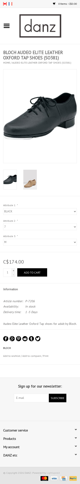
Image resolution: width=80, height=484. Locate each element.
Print (45, 355)
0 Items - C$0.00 (67, 3)
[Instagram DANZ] (44, 411)
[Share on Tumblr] (31, 338)
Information (10, 289)
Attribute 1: (10, 205)
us (5, 4)
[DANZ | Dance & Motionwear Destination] (46, 26)
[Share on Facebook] (5, 338)
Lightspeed (53, 472)
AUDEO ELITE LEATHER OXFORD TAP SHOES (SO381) (41, 62)
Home (6, 62)
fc (10, 4)
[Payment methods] (44, 478)
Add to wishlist (11, 355)
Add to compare (32, 355)
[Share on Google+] (12, 338)
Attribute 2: (10, 220)
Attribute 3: (10, 236)
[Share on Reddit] (25, 338)
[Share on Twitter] (37, 338)
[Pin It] (18, 338)
